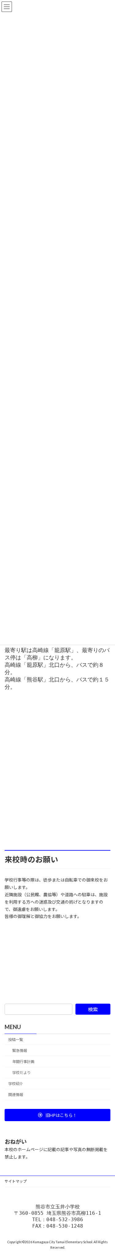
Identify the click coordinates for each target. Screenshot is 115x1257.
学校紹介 (15, 1084)
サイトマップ (16, 1181)
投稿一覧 (15, 1039)
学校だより (21, 1072)
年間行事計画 (23, 1061)
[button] (57, 1115)
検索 (93, 1009)
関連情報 (15, 1095)
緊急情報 (19, 1050)
